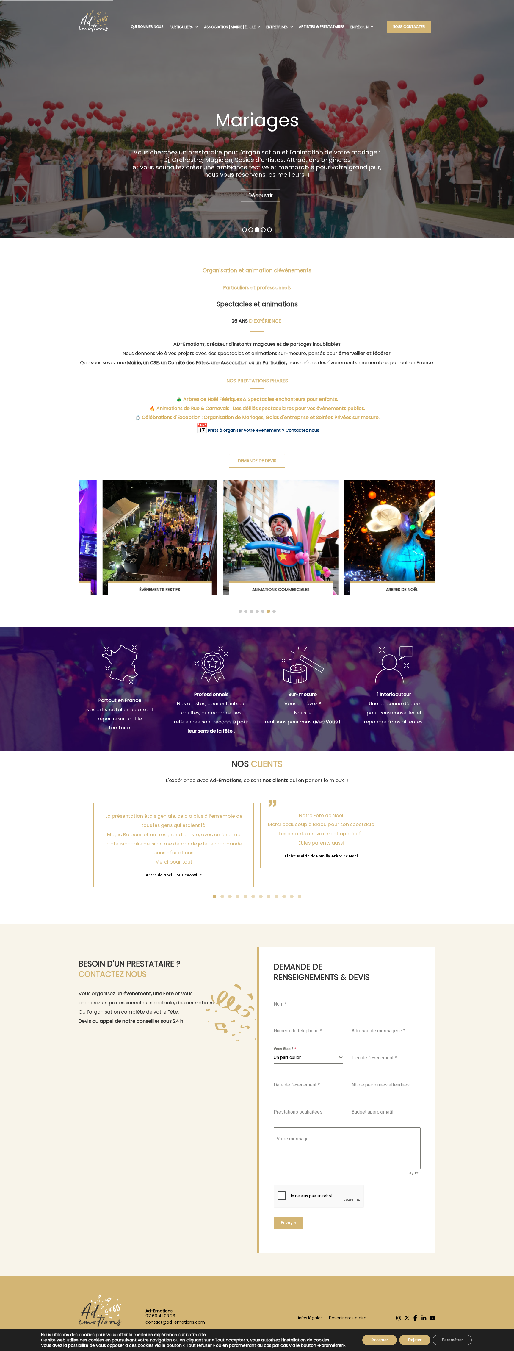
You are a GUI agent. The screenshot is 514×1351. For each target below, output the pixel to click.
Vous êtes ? (285, 1049)
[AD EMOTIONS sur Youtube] (432, 1318)
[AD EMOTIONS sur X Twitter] (407, 1318)
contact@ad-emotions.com (175, 1322)
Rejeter (414, 1340)
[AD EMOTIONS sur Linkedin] (423, 1318)
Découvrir (260, 195)
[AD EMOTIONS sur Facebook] (415, 1318)
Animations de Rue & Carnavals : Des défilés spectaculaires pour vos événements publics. (260, 408)
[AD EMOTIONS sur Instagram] (398, 1318)
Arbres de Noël (378, 589)
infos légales (310, 1317)
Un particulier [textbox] (287, 1057)
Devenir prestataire (346, 1317)
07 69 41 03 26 (160, 1316)
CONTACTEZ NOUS (113, 974)
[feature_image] (136, 536)
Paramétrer (331, 1345)
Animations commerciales (257, 589)
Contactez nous (302, 430)
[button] (240, 611)
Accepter (379, 1340)
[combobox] (308, 1058)
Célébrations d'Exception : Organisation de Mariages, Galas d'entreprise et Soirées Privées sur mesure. (261, 417)
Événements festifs (136, 589)
